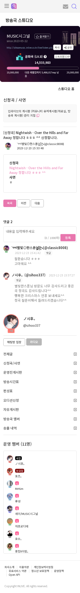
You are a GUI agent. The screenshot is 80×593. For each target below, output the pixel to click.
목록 (9, 203)
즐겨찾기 (44, 36)
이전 (23, 203)
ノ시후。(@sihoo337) (29, 275)
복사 (57, 47)
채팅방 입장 (14, 342)
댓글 (48, 253)
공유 (69, 47)
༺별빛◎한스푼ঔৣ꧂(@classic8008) (40, 144)
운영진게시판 (12, 372)
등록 (68, 237)
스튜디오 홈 (66, 88)
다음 (37, 203)
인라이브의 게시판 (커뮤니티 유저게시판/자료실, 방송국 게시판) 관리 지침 (39, 113)
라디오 (34, 342)
